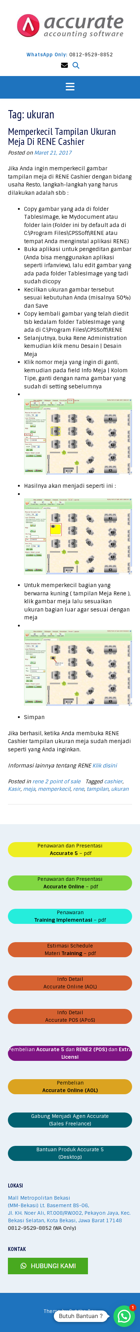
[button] (70, 87)
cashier (113, 781)
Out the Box (82, 1311)
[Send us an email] (64, 65)
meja (29, 789)
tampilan (97, 789)
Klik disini (104, 765)
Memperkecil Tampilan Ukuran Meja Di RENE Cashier (62, 136)
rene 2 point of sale (56, 781)
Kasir (14, 789)
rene (78, 789)
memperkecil (54, 789)
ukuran (120, 789)
